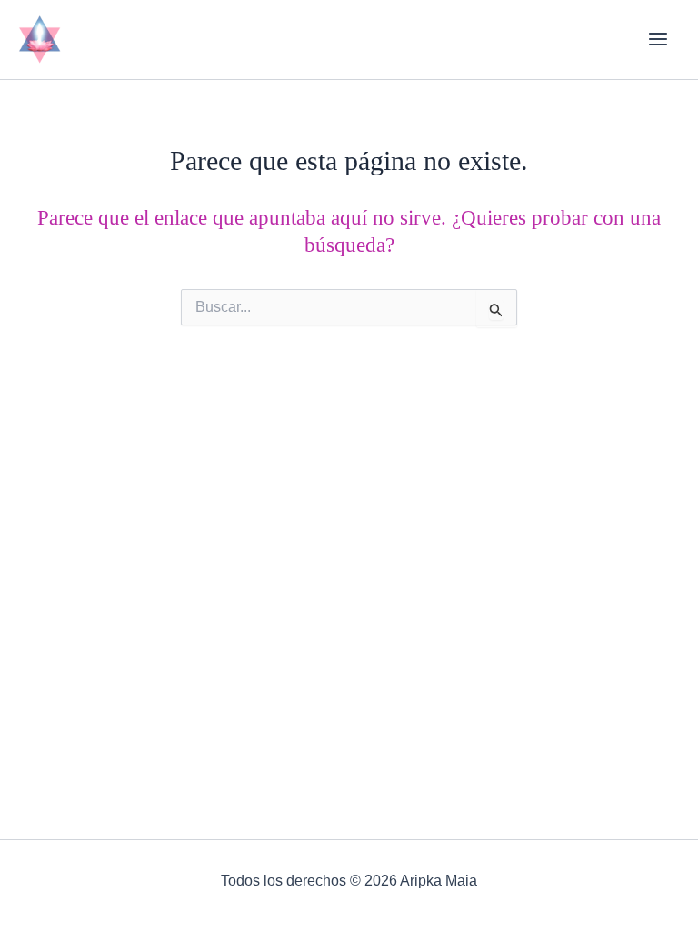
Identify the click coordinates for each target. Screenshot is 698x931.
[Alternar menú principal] (658, 40)
